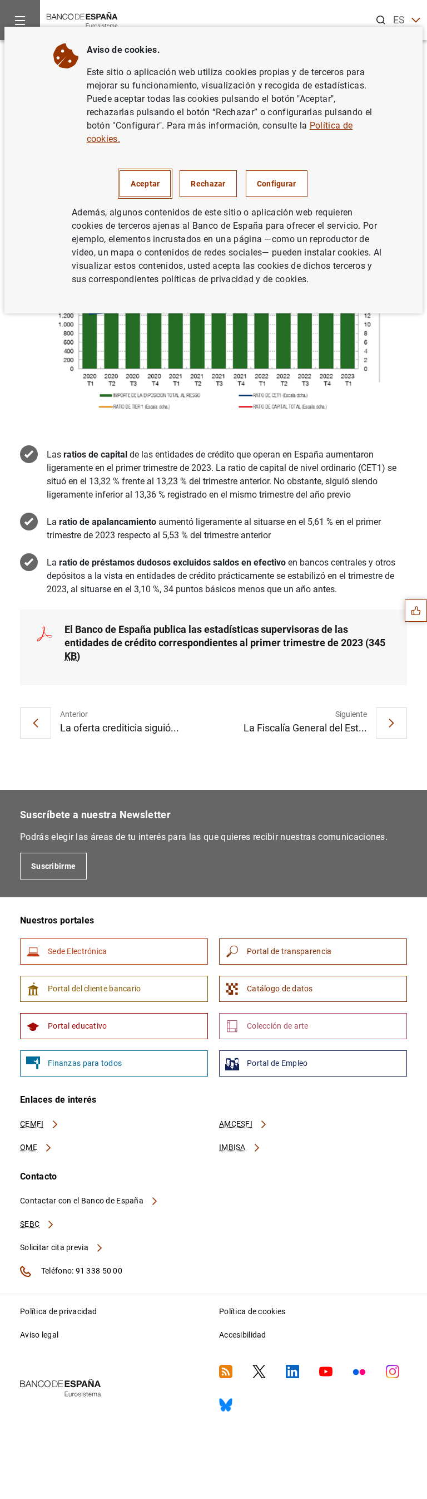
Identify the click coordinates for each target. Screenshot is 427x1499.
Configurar (276, 183)
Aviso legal (39, 1334)
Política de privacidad (58, 1311)
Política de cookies (252, 1311)
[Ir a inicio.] (82, 19)
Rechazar (208, 183)
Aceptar (145, 183)
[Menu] (20, 20)
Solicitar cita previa (55, 1247)
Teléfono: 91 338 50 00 (80, 1270)
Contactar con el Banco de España (82, 1200)
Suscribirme (53, 866)
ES (399, 20)
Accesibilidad (242, 1334)
